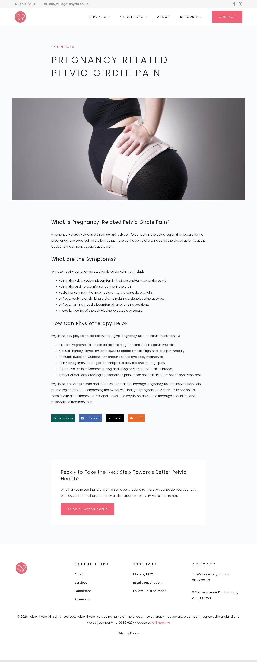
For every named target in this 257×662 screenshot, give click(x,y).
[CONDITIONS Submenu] (146, 17)
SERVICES (97, 17)
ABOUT (163, 17)
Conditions (83, 591)
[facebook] (234, 4)
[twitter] (240, 4)
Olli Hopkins (161, 622)
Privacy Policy (128, 633)
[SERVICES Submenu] (109, 17)
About (79, 574)
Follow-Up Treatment (149, 591)
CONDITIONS (131, 17)
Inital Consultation (147, 582)
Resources (82, 599)
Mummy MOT (143, 574)
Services (81, 582)
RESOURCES (191, 17)
